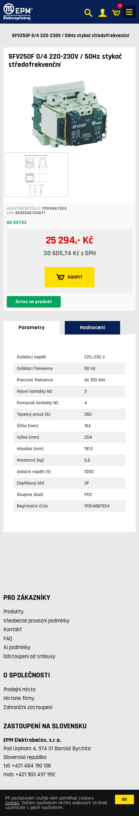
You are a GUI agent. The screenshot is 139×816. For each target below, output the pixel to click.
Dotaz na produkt (34, 302)
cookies (12, 803)
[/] (16, 12)
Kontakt (12, 629)
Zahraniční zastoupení (27, 707)
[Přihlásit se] (102, 12)
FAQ (7, 638)
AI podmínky (16, 647)
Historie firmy (18, 698)
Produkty (13, 611)
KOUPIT (75, 277)
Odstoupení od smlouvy (29, 656)
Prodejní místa (19, 689)
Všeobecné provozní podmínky (36, 620)
